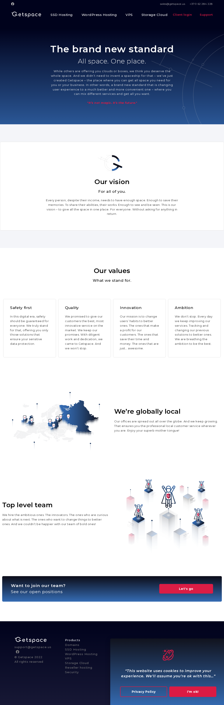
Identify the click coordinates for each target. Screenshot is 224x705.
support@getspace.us (32, 647)
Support (206, 14)
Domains (72, 645)
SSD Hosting (75, 649)
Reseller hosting (78, 667)
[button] (186, 589)
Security (72, 672)
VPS (68, 658)
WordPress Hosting (81, 654)
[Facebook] (13, 4)
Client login (183, 14)
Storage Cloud (77, 663)
